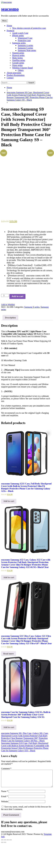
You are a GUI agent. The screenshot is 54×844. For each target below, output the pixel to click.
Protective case (24, 40)
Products (10, 30)
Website (4, 801)
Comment (6, 768)
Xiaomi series (18, 53)
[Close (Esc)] (2, 839)
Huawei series (18, 55)
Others (21, 70)
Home (9, 25)
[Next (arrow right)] (5, 842)
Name (4, 791)
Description (10, 317)
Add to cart (17, 296)
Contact (10, 78)
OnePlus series (18, 60)
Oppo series (17, 65)
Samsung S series (25, 48)
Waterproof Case (25, 38)
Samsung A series (25, 45)
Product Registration (16, 75)
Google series (18, 63)
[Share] (5, 839)
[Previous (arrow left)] (2, 842)
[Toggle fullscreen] (8, 839)
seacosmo (10, 8)
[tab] (10, 317)
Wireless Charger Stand (22, 68)
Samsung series (19, 43)
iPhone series (18, 35)
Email (4, 796)
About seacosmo (14, 73)
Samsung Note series (27, 50)
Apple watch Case (20, 33)
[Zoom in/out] (10, 839)
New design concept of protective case (29, 28)
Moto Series (17, 58)
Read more (8, 653)
